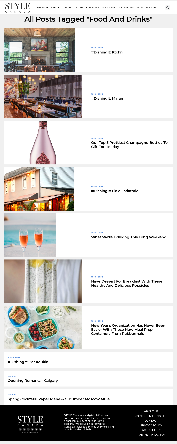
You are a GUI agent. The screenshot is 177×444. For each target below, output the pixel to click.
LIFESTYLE (92, 7)
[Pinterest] (24, 429)
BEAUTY (56, 7)
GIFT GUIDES (126, 7)
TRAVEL (68, 7)
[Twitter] (32, 429)
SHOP (139, 7)
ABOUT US (151, 411)
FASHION (42, 7)
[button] (167, 7)
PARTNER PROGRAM (151, 434)
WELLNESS (108, 7)
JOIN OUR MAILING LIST (151, 416)
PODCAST (152, 7)
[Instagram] (20, 429)
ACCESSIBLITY (151, 430)
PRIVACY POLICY (151, 425)
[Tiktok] (40, 429)
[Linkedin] (36, 429)
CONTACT (151, 420)
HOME (79, 7)
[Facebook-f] (28, 429)
